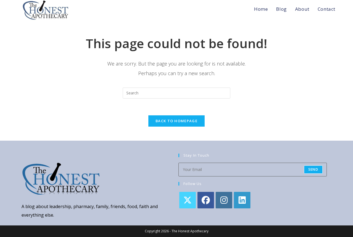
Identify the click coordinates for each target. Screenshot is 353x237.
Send (313, 169)
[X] (187, 200)
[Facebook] (205, 200)
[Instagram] (224, 200)
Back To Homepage (176, 120)
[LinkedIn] (242, 200)
